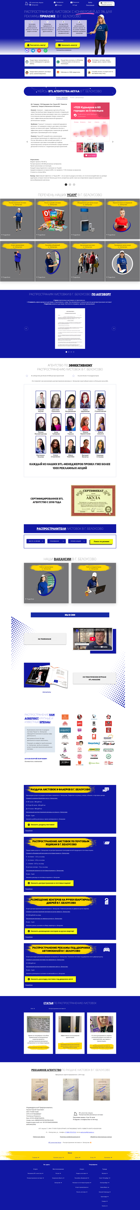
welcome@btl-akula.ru (87, 1132)
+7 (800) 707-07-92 (70, 1132)
